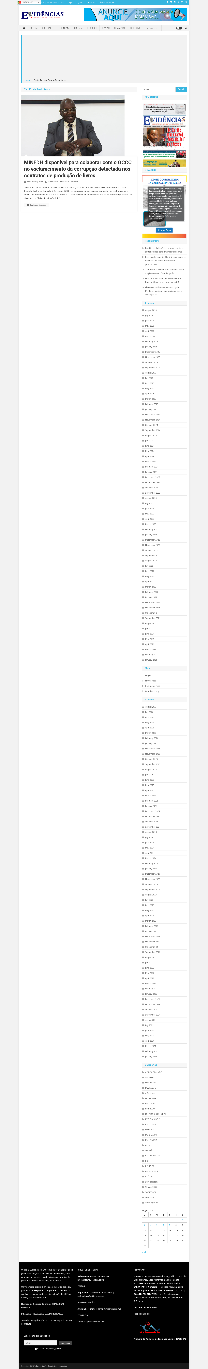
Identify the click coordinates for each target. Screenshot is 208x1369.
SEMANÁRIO (120, 28)
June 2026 (149, 320)
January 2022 (151, 597)
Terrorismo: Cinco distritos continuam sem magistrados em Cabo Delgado (164, 271)
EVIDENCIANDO (152, 1119)
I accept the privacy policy (49, 1348)
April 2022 (149, 581)
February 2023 (151, 529)
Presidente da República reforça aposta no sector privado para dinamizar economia (164, 250)
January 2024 (151, 472)
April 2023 (149, 519)
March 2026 (150, 336)
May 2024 (149, 451)
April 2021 (149, 644)
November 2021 (152, 607)
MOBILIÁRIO (151, 1134)
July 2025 (149, 378)
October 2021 (151, 613)
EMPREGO (150, 1108)
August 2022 (151, 560)
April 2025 (149, 393)
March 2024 (150, 461)
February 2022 (151, 592)
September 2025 (152, 367)
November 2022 (152, 545)
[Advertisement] (104, 57)
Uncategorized (151, 1202)
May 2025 (149, 388)
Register (79, 2)
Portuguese (27, 2)
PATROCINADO (152, 1155)
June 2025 (149, 383)
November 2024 (152, 419)
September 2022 (152, 555)
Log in (148, 675)
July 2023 (149, 503)
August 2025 (151, 372)
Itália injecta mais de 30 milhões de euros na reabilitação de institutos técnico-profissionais (165, 261)
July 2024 (149, 440)
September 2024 (152, 430)
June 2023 (149, 508)
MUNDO (149, 1145)
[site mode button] (179, 28)
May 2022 (149, 576)
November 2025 (152, 357)
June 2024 (149, 445)
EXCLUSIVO (135, 28)
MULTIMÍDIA (151, 1140)
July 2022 (149, 566)
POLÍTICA (33, 28)
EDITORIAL (150, 1103)
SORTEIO (149, 1197)
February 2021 (151, 654)
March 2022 (150, 586)
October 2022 (151, 550)
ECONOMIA (64, 28)
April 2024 (149, 456)
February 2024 (151, 466)
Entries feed (150, 680)
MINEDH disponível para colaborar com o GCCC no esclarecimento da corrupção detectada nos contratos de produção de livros (78, 169)
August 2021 (151, 623)
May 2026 (149, 325)
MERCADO (150, 1129)
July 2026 (149, 315)
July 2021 (149, 628)
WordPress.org (152, 691)
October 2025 (151, 362)
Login (70, 2)
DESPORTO (92, 28)
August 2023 (151, 498)
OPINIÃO (106, 28)
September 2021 (152, 618)
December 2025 (152, 352)
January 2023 (151, 534)
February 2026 (151, 341)
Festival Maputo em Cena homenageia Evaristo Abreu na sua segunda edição (163, 280)
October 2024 (151, 425)
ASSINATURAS (90, 2)
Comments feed (152, 686)
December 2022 (152, 539)
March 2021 (150, 649)
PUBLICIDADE (151, 1171)
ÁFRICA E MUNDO (107, 2)
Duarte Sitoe (53, 182)
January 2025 (151, 409)
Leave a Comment (70, 181)
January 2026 (151, 346)
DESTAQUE (150, 1087)
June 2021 (149, 633)
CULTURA (78, 28)
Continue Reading (38, 205)
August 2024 (151, 435)
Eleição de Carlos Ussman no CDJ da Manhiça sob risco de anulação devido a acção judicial (163, 291)
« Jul (144, 1252)
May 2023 (149, 513)
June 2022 (149, 571)
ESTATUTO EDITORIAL (55, 2)
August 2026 (151, 310)
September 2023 (152, 492)
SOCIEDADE (47, 28)
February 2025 (151, 404)
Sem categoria (151, 1181)
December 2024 (152, 414)
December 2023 (152, 477)
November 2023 (152, 482)
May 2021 (149, 639)
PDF (147, 1161)
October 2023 (151, 487)
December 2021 (152, 602)
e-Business (152, 28)
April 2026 (149, 331)
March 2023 (150, 524)
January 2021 (151, 659)
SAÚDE (148, 1176)
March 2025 (150, 399)
